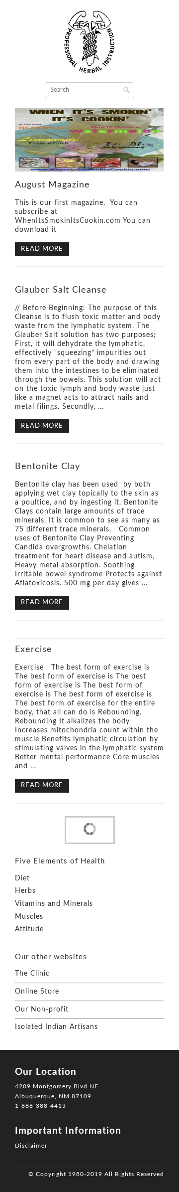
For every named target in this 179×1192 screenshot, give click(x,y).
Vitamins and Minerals (54, 903)
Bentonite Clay (47, 466)
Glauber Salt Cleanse (61, 290)
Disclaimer (31, 1146)
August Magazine (52, 184)
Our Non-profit (42, 1009)
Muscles (29, 916)
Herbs (25, 890)
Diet (22, 878)
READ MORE (42, 249)
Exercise (33, 649)
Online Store (37, 991)
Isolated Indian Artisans (56, 1026)
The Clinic (32, 973)
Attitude (29, 929)
